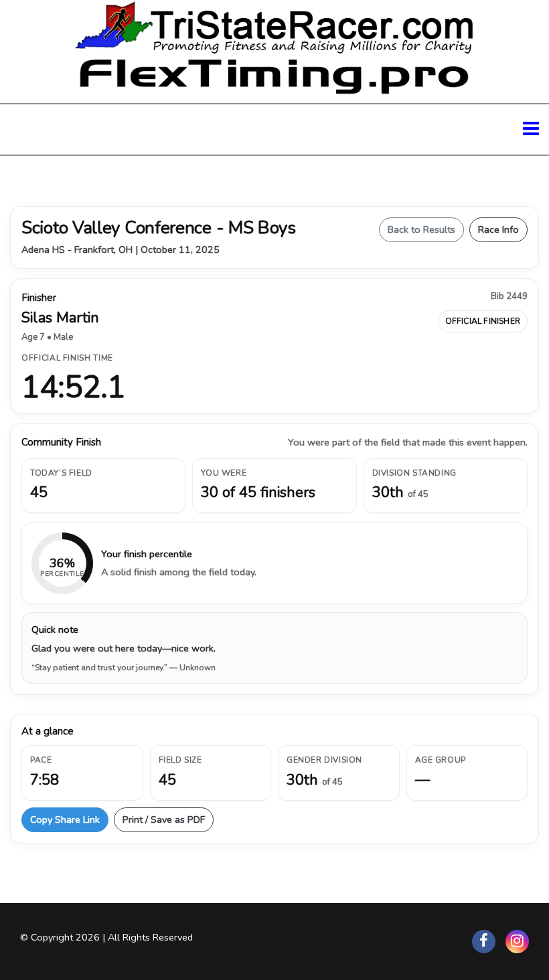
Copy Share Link (65, 819)
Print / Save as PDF (164, 819)
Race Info (498, 229)
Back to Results (421, 229)
